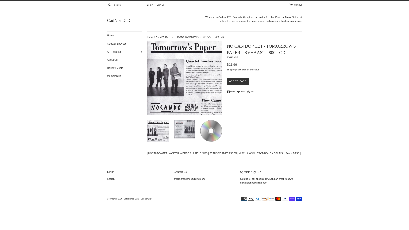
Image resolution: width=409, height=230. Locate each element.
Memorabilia (114, 76)
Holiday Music (115, 68)
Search (111, 178)
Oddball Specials (117, 43)
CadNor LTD (118, 20)
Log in (150, 5)
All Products (124, 51)
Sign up (160, 5)
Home (110, 35)
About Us (112, 59)
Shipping (231, 69)
